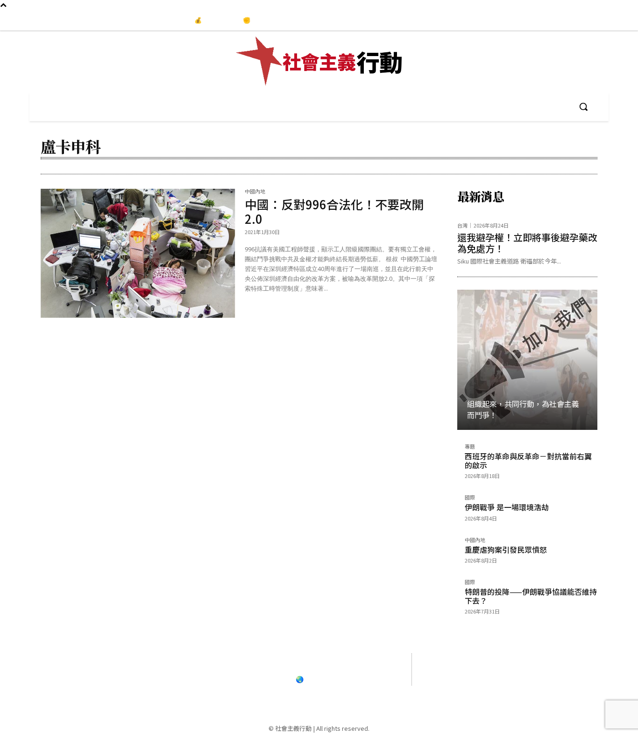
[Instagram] (591, 20)
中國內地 (255, 192)
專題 (470, 447)
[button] (583, 107)
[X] (539, 690)
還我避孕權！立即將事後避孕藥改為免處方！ (527, 242)
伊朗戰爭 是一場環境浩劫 (507, 507)
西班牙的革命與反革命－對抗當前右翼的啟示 (528, 460)
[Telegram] (611, 20)
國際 (470, 498)
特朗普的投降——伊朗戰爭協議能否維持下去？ (531, 596)
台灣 (462, 225)
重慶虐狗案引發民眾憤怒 (506, 549)
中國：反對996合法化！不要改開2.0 (334, 211)
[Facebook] (572, 20)
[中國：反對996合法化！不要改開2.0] (138, 253)
